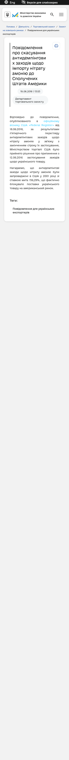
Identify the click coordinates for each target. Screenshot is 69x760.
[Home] (25, 14)
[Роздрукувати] (56, 45)
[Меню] (61, 14)
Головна (10, 27)
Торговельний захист (44, 27)
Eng (12, 2)
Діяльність (24, 27)
